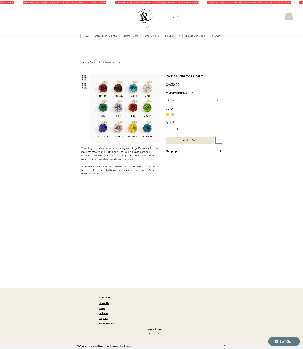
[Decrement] (168, 129)
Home (85, 62)
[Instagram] (224, 345)
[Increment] (178, 129)
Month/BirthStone (179, 93)
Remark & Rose (154, 329)
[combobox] (194, 101)
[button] (289, 15)
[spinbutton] (173, 129)
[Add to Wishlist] (218, 140)
